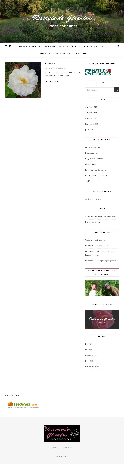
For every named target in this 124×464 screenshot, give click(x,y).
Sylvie (50, 68)
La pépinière (90, 164)
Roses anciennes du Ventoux (97, 176)
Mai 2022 (89, 350)
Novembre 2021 (91, 355)
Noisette (50, 64)
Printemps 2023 (92, 124)
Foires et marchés (93, 147)
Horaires (60, 53)
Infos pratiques (91, 153)
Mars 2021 (89, 361)
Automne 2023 (91, 113)
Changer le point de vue (95, 240)
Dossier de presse (92, 222)
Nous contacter (78, 53)
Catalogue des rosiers (29, 46)
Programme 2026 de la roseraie (61, 46)
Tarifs (87, 181)
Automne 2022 (91, 107)
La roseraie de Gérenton (95, 170)
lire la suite (52, 81)
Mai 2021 (88, 344)
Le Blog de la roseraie (93, 46)
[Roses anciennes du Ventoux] (62, 21)
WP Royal (68, 448)
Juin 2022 (89, 130)
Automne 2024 (91, 118)
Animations (46, 53)
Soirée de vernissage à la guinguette (100, 261)
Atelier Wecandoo (93, 199)
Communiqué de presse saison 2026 (100, 217)
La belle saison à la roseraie (96, 245)
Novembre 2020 (92, 367)
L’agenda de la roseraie (94, 159)
